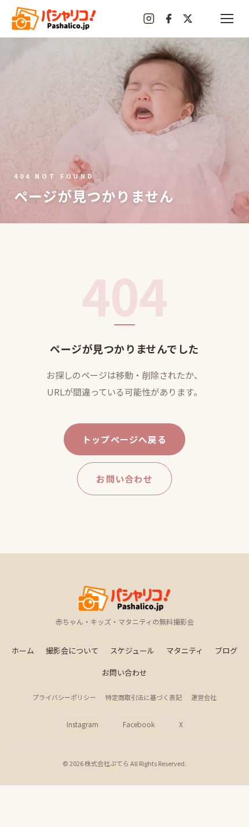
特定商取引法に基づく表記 (143, 697)
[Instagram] (149, 18)
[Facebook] (168, 18)
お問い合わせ (124, 479)
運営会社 (204, 697)
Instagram (82, 724)
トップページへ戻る (124, 439)
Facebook (139, 724)
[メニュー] (227, 18)
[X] (187, 18)
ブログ (226, 650)
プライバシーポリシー (64, 697)
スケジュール (132, 650)
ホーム (23, 650)
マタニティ (184, 650)
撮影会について (72, 650)
